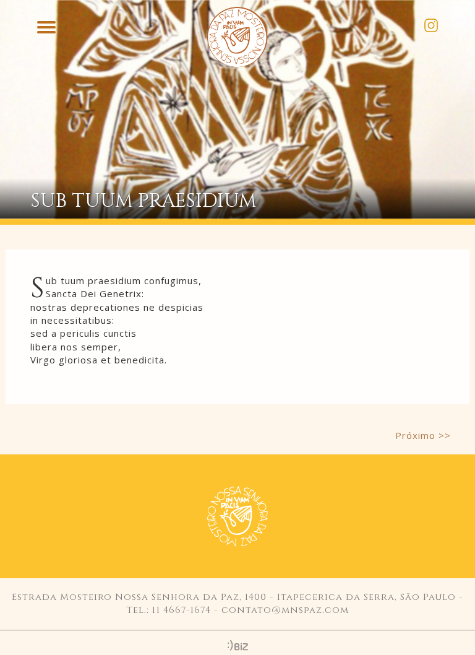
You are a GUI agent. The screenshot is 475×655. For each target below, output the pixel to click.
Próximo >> (423, 435)
